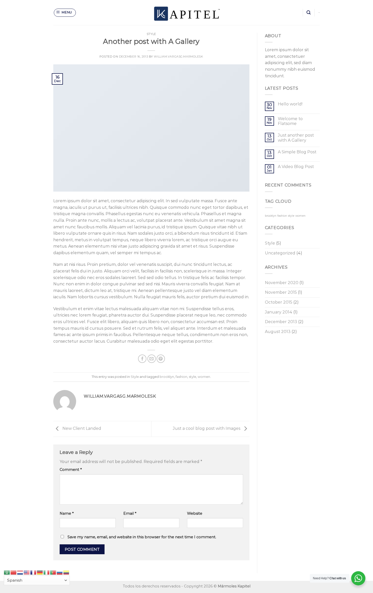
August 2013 (278, 331)
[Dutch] (20, 572)
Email (129, 513)
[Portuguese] (53, 572)
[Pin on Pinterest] (161, 359)
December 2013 (281, 321)
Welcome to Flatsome (290, 121)
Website (194, 513)
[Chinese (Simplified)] (13, 572)
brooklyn (167, 377)
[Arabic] (7, 572)
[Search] (309, 12)
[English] (27, 572)
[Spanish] (66, 572)
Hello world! (290, 104)
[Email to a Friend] (151, 359)
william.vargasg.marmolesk (178, 56)
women (204, 377)
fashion (181, 377)
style (192, 377)
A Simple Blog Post (297, 152)
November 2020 (281, 282)
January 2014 (278, 312)
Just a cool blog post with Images (207, 428)
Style (151, 34)
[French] (33, 572)
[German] (40, 572)
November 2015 (281, 292)
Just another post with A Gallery (296, 137)
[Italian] (46, 572)
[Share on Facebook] (142, 359)
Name (67, 513)
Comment (71, 469)
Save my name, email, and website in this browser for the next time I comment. (141, 537)
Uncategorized (280, 253)
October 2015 (278, 302)
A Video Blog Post (296, 166)
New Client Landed (81, 428)
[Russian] (60, 572)
